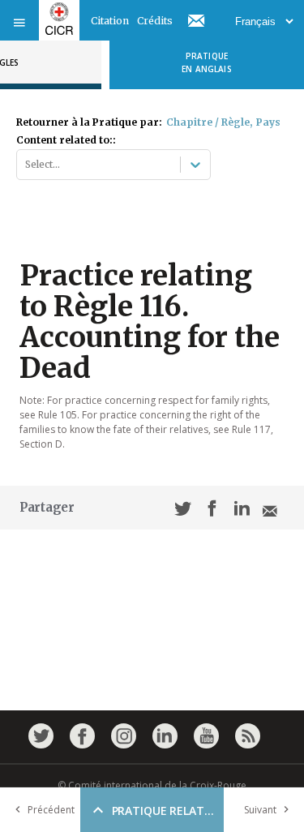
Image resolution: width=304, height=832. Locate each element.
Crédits (155, 21)
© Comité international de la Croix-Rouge (152, 785)
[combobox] (26, 165)
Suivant (260, 810)
